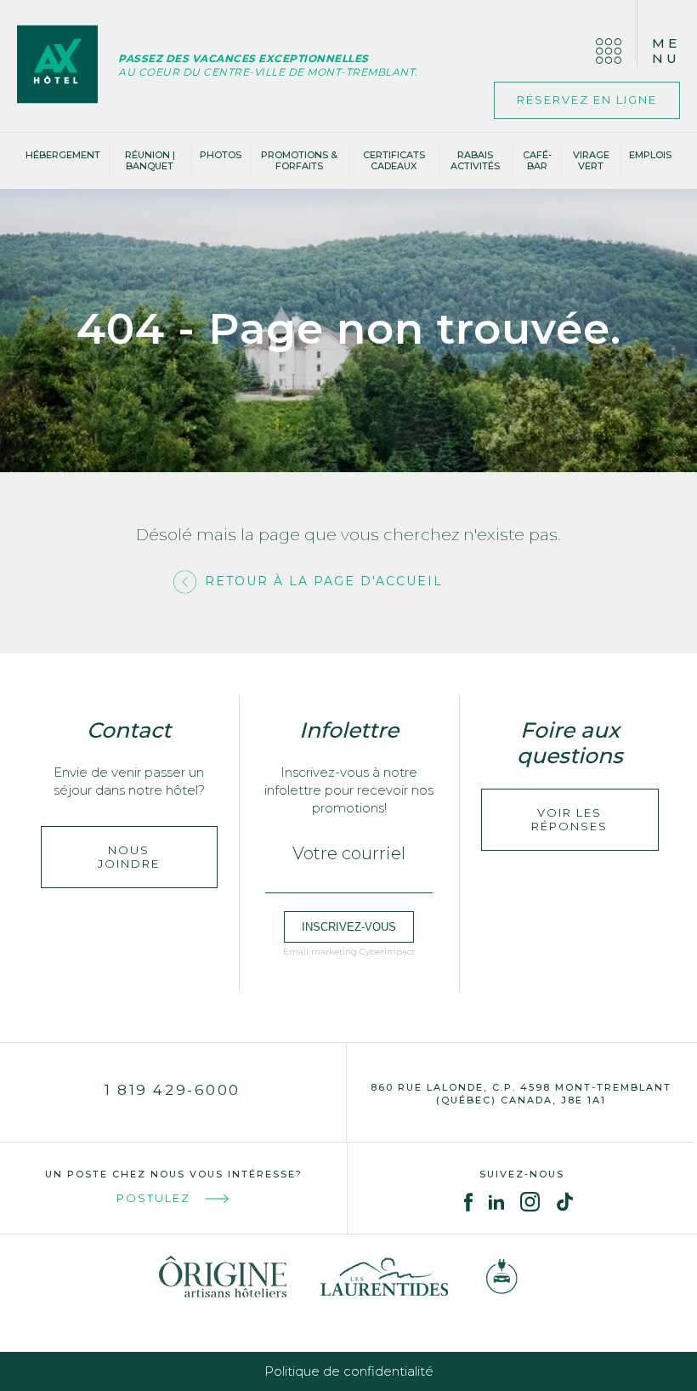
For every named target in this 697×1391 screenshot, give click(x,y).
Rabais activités (475, 160)
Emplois (650, 155)
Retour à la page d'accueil (324, 581)
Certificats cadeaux (394, 160)
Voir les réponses (569, 819)
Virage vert (591, 160)
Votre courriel (348, 853)
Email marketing (320, 951)
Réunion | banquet (150, 160)
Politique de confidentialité (349, 1371)
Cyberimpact (387, 951)
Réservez (587, 99)
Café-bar (537, 160)
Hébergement (63, 155)
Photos (220, 155)
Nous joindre (129, 856)
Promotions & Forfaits (299, 160)
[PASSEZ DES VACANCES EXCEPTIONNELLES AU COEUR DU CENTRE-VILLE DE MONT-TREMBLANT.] (67, 66)
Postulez (153, 1198)
